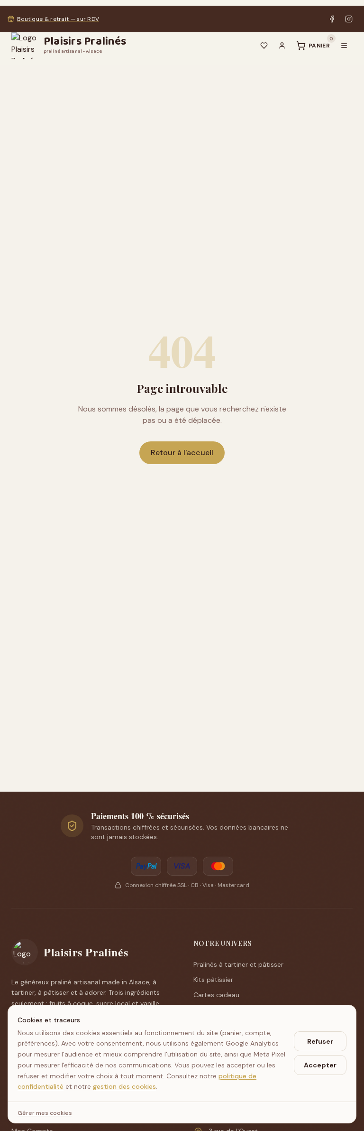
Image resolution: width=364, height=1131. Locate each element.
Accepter (320, 1065)
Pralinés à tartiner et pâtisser (238, 964)
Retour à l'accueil (182, 453)
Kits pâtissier (213, 979)
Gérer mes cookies (45, 1113)
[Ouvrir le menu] (344, 45)
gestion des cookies (124, 1086)
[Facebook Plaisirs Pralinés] (331, 19)
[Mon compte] (282, 45)
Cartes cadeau (216, 995)
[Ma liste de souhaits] (264, 45)
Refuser (320, 1041)
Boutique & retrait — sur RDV (58, 19)
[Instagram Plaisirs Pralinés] (348, 19)
